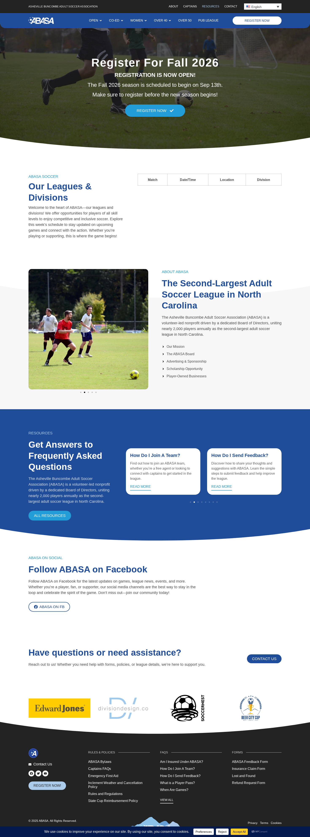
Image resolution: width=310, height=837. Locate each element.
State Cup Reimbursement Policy (113, 801)
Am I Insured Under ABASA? (181, 762)
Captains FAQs (99, 768)
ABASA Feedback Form (250, 762)
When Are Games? (174, 790)
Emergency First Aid (103, 776)
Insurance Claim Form (248, 768)
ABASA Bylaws (99, 762)
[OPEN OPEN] (100, 20)
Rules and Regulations (105, 794)
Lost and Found (243, 776)
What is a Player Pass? (177, 783)
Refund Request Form (248, 783)
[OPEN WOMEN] (145, 20)
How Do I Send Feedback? (239, 455)
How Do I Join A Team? (155, 455)
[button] (263, 6)
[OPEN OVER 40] (169, 20)
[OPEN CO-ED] (122, 20)
